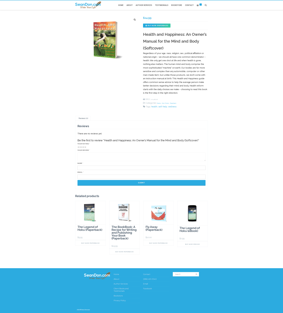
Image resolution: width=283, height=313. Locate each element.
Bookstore (176, 5)
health (154, 106)
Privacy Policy (120, 301)
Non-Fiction (165, 103)
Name (80, 163)
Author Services (144, 5)
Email (80, 172)
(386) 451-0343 (150, 279)
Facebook (147, 289)
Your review (83, 150)
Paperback (173, 103)
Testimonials (161, 5)
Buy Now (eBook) (192, 244)
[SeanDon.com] (88, 5)
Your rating (83, 144)
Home (120, 5)
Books (159, 103)
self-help (162, 106)
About (129, 5)
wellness (172, 106)
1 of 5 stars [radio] (78, 147)
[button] (135, 20)
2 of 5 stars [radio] (79, 147)
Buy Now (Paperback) (158, 25)
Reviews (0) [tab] (83, 118)
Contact (189, 5)
